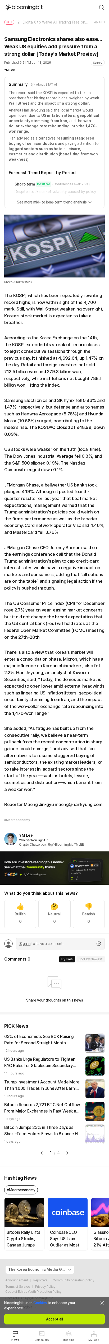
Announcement (16, 1280)
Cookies (40, 1303)
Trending (68, 1339)
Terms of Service (17, 1287)
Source (97, 62)
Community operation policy (73, 1280)
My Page (93, 1339)
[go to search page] (101, 7)
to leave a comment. (41, 944)
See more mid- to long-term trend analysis (52, 202)
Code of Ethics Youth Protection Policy (33, 1292)
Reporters (40, 1280)
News (15, 1339)
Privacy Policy (45, 1287)
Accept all (54, 1319)
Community (42, 1339)
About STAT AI (46, 84)
